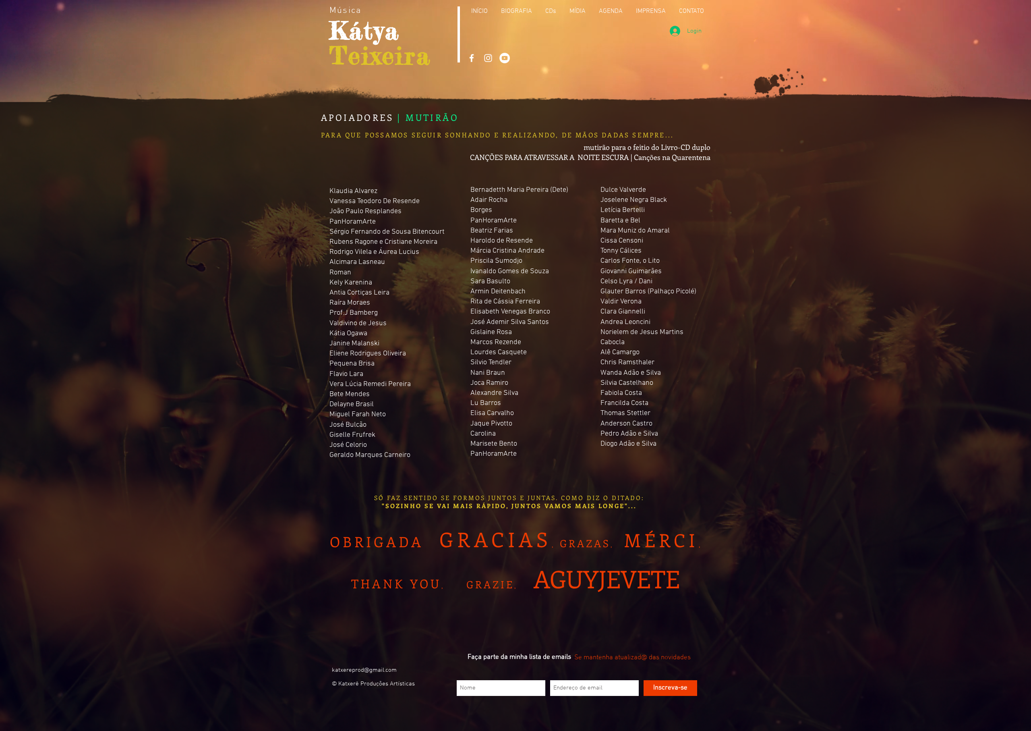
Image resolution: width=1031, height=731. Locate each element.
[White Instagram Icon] (488, 58)
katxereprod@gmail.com (364, 670)
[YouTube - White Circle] (504, 58)
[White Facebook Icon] (471, 58)
